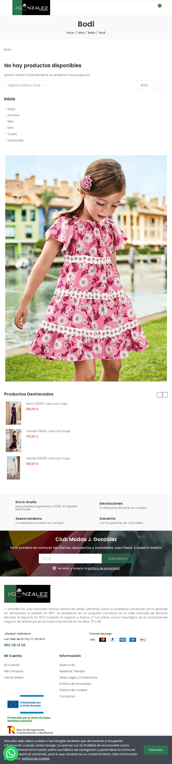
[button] (159, 394)
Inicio (9, 99)
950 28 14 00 (15, 645)
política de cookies (36, 758)
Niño (11, 128)
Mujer (12, 109)
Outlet (12, 134)
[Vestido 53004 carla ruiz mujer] (13, 440)
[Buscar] (151, 7)
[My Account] (166, 7)
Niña (11, 121)
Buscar (161, 85)
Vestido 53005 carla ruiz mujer (48, 458)
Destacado (16, 140)
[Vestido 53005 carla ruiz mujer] (13, 467)
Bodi (144, 85)
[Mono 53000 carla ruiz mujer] (13, 413)
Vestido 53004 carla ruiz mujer (48, 431)
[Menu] (6, 7)
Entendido (156, 750)
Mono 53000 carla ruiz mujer (47, 404)
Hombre (13, 115)
